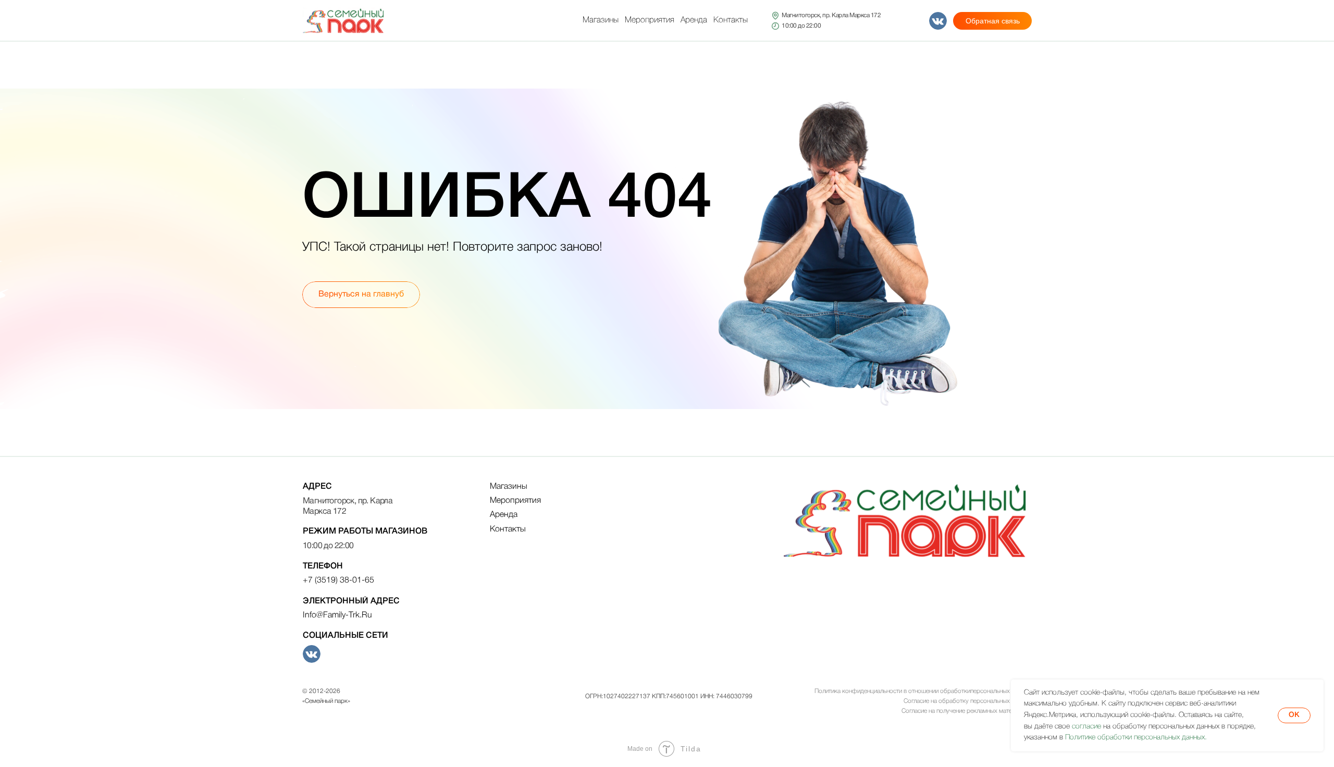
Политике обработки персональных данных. (1136, 737)
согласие (1086, 726)
